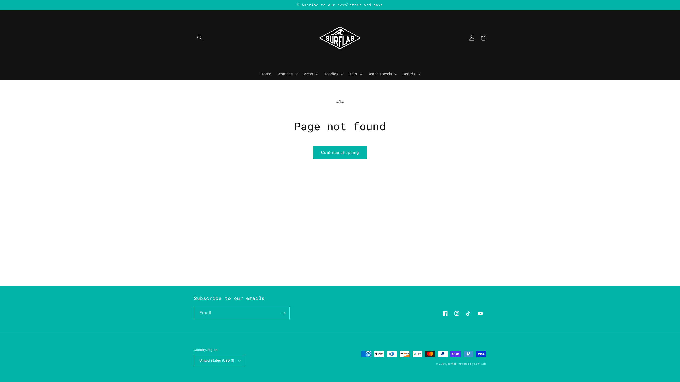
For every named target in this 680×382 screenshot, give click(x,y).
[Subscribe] (283, 313)
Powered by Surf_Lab (472, 363)
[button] (200, 38)
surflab (452, 363)
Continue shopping (340, 152)
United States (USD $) (216, 360)
